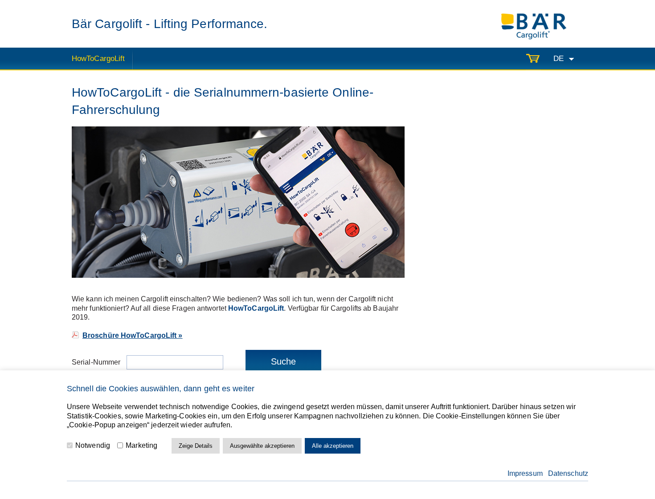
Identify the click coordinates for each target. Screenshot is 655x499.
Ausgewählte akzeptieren (262, 445)
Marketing (140, 445)
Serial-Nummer (97, 362)
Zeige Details (196, 445)
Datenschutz (568, 473)
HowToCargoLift (98, 58)
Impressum (525, 473)
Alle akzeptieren (332, 445)
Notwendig (92, 445)
